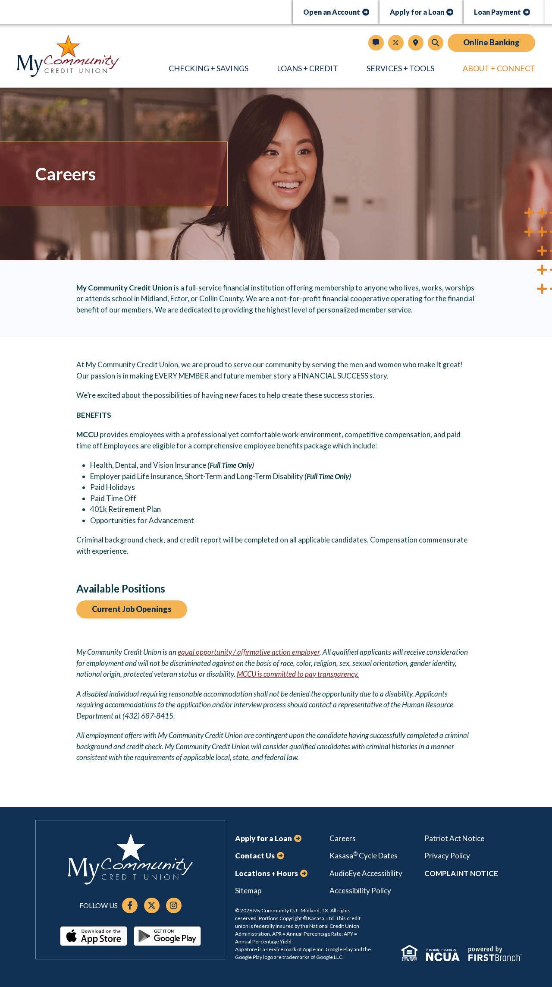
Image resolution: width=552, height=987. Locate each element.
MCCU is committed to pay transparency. (298, 673)
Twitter (152, 905)
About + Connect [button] (499, 68)
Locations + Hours (415, 42)
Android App (167, 936)
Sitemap (248, 890)
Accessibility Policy (360, 890)
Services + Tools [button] (400, 68)
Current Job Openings (132, 609)
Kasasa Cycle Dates (363, 855)
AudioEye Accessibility (365, 873)
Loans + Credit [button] (307, 68)
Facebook (130, 905)
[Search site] (435, 42)
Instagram (174, 905)
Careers (342, 838)
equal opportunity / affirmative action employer (249, 651)
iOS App (93, 936)
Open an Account (331, 12)
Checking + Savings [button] (208, 68)
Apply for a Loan (417, 12)
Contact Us (376, 42)
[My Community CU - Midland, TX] (68, 55)
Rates (396, 42)
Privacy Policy (447, 855)
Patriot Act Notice (454, 838)
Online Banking (491, 42)
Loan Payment (497, 12)
